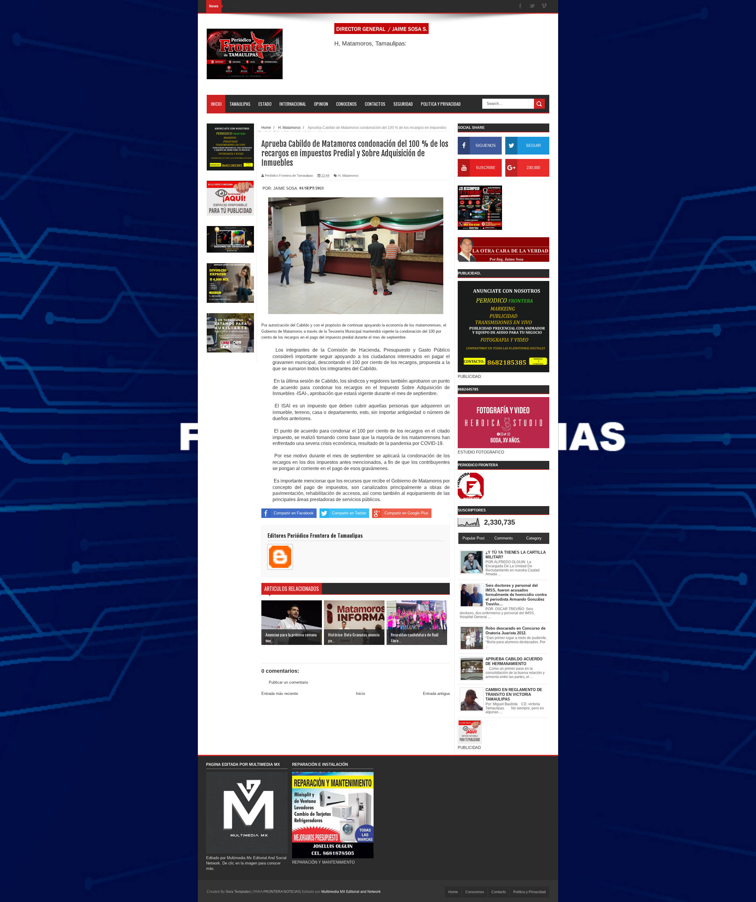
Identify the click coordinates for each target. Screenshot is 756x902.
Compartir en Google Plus (406, 513)
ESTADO (264, 103)
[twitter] (532, 6)
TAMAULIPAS (239, 103)
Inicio (360, 693)
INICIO (216, 103)
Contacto (498, 892)
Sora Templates (238, 892)
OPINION (321, 103)
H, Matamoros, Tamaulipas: (370, 43)
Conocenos (474, 892)
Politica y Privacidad (529, 892)
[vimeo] (544, 6)
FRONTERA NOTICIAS (281, 892)
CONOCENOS (346, 103)
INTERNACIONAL (292, 103)
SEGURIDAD (403, 103)
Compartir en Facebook (294, 513)
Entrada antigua (436, 693)
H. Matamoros (348, 175)
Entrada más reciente (279, 693)
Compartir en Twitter (349, 513)
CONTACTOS (375, 103)
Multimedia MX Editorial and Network (351, 892)
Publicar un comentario (288, 682)
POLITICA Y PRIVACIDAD (441, 103)
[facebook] (520, 6)
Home (453, 892)
